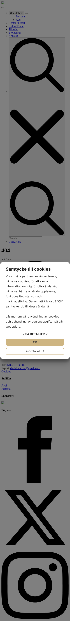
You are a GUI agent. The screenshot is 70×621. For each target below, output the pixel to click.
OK (35, 342)
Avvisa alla (35, 351)
